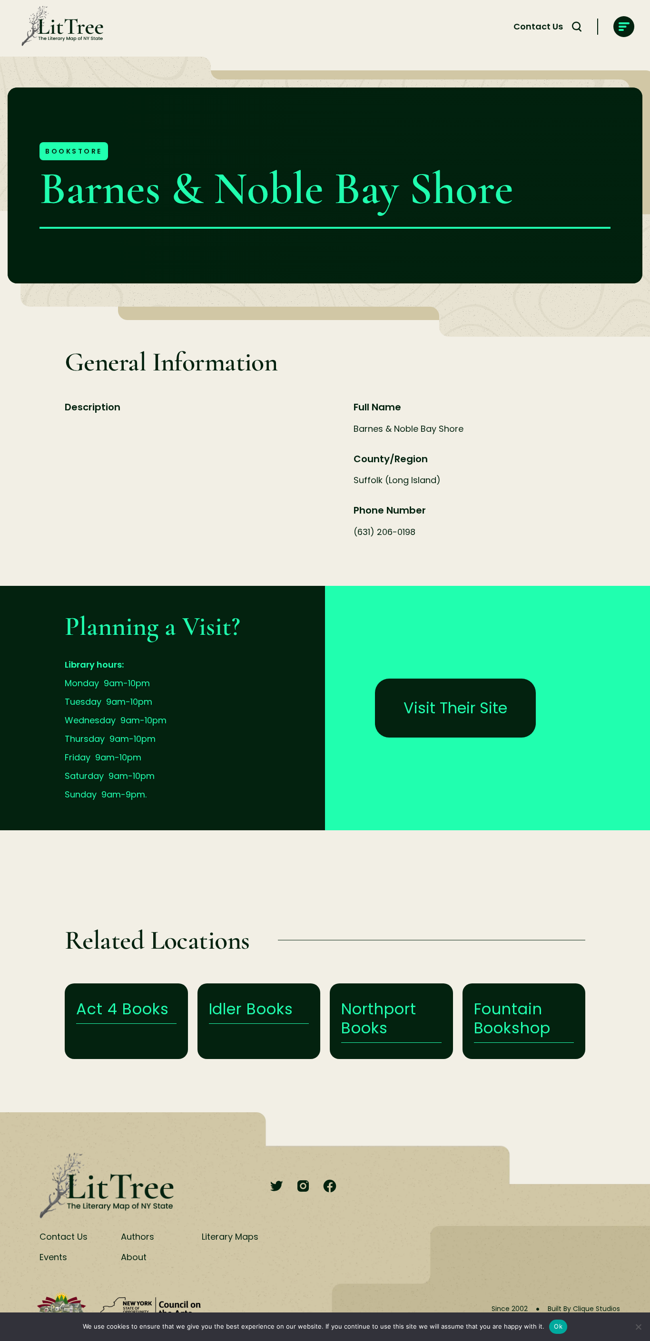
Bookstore (73, 151)
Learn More (126, 1021)
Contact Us (538, 26)
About (134, 1257)
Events (53, 1257)
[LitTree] (59, 26)
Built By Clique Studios (584, 1308)
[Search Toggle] (576, 26)
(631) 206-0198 (384, 532)
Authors (137, 1237)
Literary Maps (230, 1237)
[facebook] (329, 1186)
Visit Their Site (455, 708)
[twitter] (276, 1186)
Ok (558, 1326)
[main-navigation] (623, 26)
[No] (638, 1326)
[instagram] (303, 1186)
